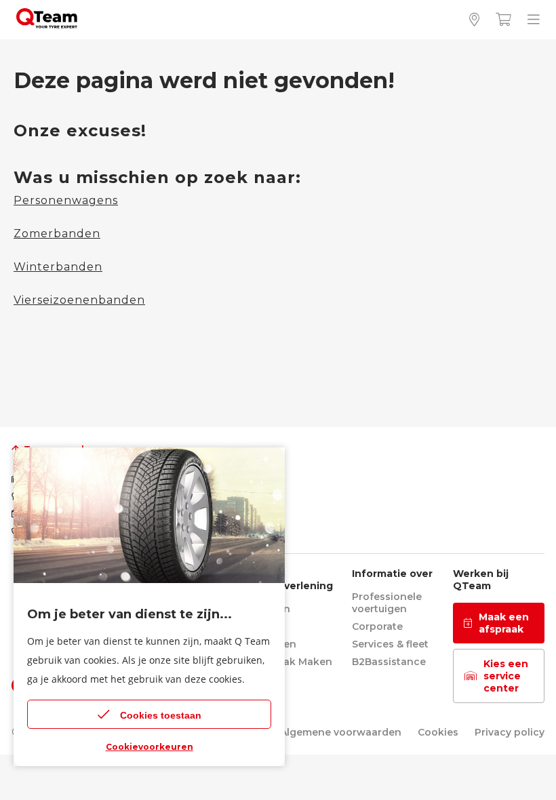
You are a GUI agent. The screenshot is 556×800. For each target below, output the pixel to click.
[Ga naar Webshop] (503, 20)
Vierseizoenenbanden (79, 300)
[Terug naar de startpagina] (46, 24)
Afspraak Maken (291, 662)
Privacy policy (509, 732)
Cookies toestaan (160, 715)
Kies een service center (505, 676)
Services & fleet (390, 644)
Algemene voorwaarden (340, 732)
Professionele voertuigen (387, 603)
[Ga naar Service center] (474, 20)
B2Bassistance (389, 662)
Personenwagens (66, 200)
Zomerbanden (57, 233)
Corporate (377, 626)
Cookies (438, 732)
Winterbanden (58, 266)
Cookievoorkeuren (149, 747)
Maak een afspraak (504, 623)
